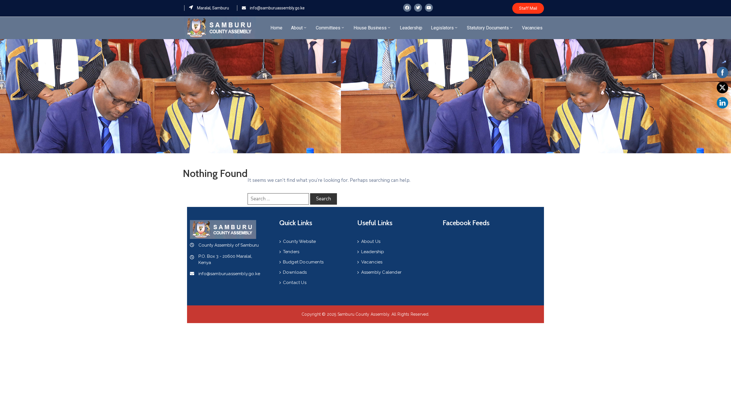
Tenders (291, 251)
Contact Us (294, 282)
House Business (370, 28)
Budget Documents (303, 262)
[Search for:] (278, 199)
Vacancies (532, 28)
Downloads (295, 272)
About (297, 28)
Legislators (442, 28)
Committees (328, 28)
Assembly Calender (381, 272)
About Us (371, 241)
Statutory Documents (488, 28)
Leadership (411, 28)
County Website (299, 241)
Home (276, 28)
